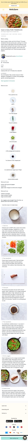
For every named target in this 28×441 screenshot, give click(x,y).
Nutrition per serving (6, 69)
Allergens (3, 73)
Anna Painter (19, 56)
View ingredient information (8, 81)
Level (2, 65)
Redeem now (14, 5)
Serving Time (4, 61)
